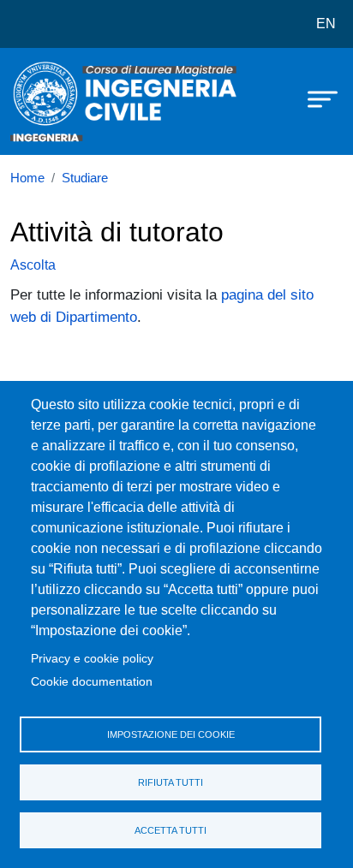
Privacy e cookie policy (92, 658)
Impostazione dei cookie (171, 734)
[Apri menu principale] (314, 98)
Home (27, 178)
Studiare (85, 178)
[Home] (53, 101)
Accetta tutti (170, 830)
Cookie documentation (92, 681)
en (326, 23)
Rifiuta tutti (170, 782)
